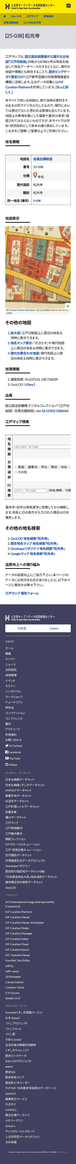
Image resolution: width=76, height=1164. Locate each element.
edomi (9, 1066)
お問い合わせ (13, 740)
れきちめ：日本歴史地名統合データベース (30, 1088)
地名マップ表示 (21, 343)
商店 (54, 467)
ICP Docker (12, 992)
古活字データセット (17, 801)
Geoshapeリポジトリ (17, 865)
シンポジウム (13, 691)
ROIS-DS (53, 1152)
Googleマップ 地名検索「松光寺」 (33, 554)
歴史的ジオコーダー (17, 1082)
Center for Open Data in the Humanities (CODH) (28, 1152)
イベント (10, 680)
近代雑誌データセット (18, 855)
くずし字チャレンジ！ (17, 1050)
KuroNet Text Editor (17, 960)
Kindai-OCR (12, 998)
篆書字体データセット (18, 795)
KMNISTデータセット (18, 790)
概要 (8, 653)
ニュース (10, 664)
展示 (8, 723)
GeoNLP (10, 1093)
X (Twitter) (15, 745)
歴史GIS (16, 77)
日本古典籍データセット (19, 779)
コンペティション (15, 713)
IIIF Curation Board (17, 949)
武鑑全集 (11, 812)
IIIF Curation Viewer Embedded (20, 310)
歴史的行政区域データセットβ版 (25, 871)
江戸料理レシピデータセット (22, 806)
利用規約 (11, 734)
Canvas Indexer (14, 982)
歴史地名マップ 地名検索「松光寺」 (34, 543)
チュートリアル (14, 702)
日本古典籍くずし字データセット (24, 785)
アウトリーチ (12, 729)
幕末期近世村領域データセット (24, 882)
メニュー (66, 5)
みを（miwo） (12, 1018)
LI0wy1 (30, 384)
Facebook (14, 752)
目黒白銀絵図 (11, 22)
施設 (21, 467)
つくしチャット (13, 1028)
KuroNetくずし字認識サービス (23, 1012)
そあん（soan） (13, 1039)
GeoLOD (10, 887)
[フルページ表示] (10, 244)
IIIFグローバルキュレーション (22, 844)
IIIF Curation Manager (18, 933)
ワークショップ (14, 696)
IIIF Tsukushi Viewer (17, 955)
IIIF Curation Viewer (17, 917)
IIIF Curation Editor (17, 938)
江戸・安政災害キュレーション (23, 849)
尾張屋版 (48, 16)
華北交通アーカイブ (17, 1115)
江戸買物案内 (13, 828)
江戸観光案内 (13, 833)
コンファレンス (13, 718)
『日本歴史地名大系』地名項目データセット (31, 876)
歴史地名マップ (14, 1077)
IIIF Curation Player (17, 944)
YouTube (14, 758)
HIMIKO (10, 1109)
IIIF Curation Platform (18, 911)
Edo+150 (16, 16)
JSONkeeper (13, 976)
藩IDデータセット (15, 817)
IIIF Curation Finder (17, 928)
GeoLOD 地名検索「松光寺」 (30, 538)
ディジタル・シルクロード (20, 1131)
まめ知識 (10, 1142)
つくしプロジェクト (16, 1023)
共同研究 (11, 669)
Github (12, 764)
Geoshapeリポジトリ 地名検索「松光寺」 (38, 548)
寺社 (44, 467)
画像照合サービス (16, 1099)
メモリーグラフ (14, 1120)
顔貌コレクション (15, 839)
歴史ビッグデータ (15, 1055)
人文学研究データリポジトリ (22, 1136)
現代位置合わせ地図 (25, 353)
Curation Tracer (15, 987)
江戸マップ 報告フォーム (22, 593)
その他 (22, 472)
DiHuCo (10, 1126)
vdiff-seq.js (12, 971)
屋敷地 (32, 467)
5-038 (37, 200)
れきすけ (10, 1104)
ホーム (9, 648)
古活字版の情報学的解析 (20, 1045)
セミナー (10, 686)
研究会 (9, 707)
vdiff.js (9, 965)
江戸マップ (32, 16)
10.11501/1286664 (55, 411)
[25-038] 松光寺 (32, 22)
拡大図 (15, 333)
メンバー (10, 659)
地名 (64, 467)
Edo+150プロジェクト (18, 1061)
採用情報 (11, 675)
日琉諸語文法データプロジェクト (25, 860)
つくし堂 (10, 1034)
